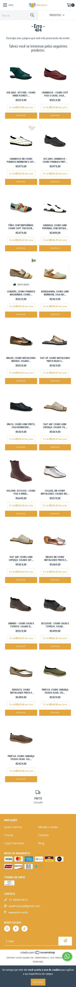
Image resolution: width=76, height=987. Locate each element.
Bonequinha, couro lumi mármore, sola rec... (55, 293)
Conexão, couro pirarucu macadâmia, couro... (21, 293)
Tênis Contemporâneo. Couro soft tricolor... (21, 227)
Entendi (38, 982)
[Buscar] (32, 15)
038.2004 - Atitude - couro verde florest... (20, 94)
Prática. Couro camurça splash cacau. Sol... (21, 758)
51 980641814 (18, 900)
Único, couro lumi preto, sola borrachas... (21, 426)
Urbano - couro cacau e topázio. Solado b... (21, 625)
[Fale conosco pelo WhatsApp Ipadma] (67, 956)
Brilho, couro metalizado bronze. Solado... (21, 359)
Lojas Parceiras (14, 843)
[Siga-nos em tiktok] (24, 929)
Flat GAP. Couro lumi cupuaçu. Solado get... (21, 558)
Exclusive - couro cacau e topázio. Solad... (55, 625)
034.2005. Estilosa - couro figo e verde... (20, 492)
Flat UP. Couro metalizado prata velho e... (55, 359)
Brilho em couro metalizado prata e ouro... (55, 558)
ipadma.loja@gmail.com (24, 906)
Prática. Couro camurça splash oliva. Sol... (55, 691)
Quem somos (13, 827)
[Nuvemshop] (38, 953)
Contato (43, 835)
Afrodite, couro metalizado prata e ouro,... (21, 691)
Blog (41, 843)
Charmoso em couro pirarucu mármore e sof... (21, 160)
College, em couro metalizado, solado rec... (55, 492)
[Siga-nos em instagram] (7, 929)
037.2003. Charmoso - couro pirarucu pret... (55, 160)
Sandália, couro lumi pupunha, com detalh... (55, 227)
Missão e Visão (48, 827)
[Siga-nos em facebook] (16, 929)
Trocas (8, 835)
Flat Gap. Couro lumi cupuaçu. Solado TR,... (55, 426)
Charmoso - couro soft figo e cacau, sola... (55, 94)
